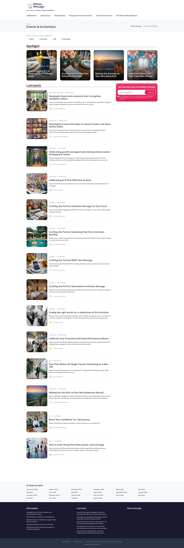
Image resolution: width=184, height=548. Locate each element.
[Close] (130, 268)
